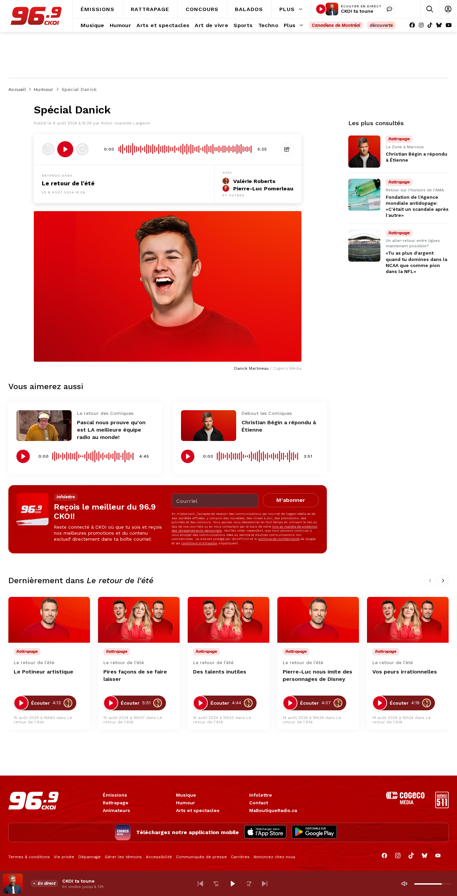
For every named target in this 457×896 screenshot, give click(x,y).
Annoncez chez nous (274, 857)
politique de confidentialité (278, 539)
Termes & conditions (29, 857)
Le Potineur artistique (43, 671)
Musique (186, 795)
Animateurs (116, 810)
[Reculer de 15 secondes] (48, 149)
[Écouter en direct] (320, 9)
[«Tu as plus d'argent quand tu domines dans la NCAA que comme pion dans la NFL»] (364, 246)
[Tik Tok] (430, 25)
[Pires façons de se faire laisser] (139, 620)
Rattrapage (115, 802)
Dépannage (89, 857)
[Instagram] (421, 25)
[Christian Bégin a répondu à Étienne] (208, 425)
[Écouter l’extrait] (65, 149)
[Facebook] (412, 25)
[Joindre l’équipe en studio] (389, 9)
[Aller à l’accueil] (36, 16)
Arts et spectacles (197, 810)
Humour (185, 802)
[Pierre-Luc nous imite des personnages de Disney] (318, 620)
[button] (200, 883)
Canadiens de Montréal (336, 25)
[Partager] (287, 149)
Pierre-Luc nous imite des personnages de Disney (317, 675)
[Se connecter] (448, 9)
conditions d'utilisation (199, 543)
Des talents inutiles (219, 671)
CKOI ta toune (357, 11)
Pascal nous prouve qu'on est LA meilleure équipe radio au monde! (111, 429)
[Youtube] (449, 25)
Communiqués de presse (201, 857)
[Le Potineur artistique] (49, 620)
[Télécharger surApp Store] (265, 832)
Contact (258, 802)
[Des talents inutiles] (228, 620)
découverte (381, 25)
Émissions (115, 795)
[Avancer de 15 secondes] (82, 149)
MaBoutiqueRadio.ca (273, 810)
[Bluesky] (439, 25)
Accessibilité (159, 857)
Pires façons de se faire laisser (135, 675)
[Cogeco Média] (405, 802)
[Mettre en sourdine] (404, 883)
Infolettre (260, 795)
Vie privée (64, 857)
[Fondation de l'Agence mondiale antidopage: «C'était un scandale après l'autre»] (364, 195)
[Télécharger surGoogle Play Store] (314, 832)
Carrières (240, 857)
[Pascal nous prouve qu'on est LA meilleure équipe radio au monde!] (44, 425)
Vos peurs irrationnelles (404, 671)
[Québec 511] (442, 806)
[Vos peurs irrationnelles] (408, 620)
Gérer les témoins (123, 857)
